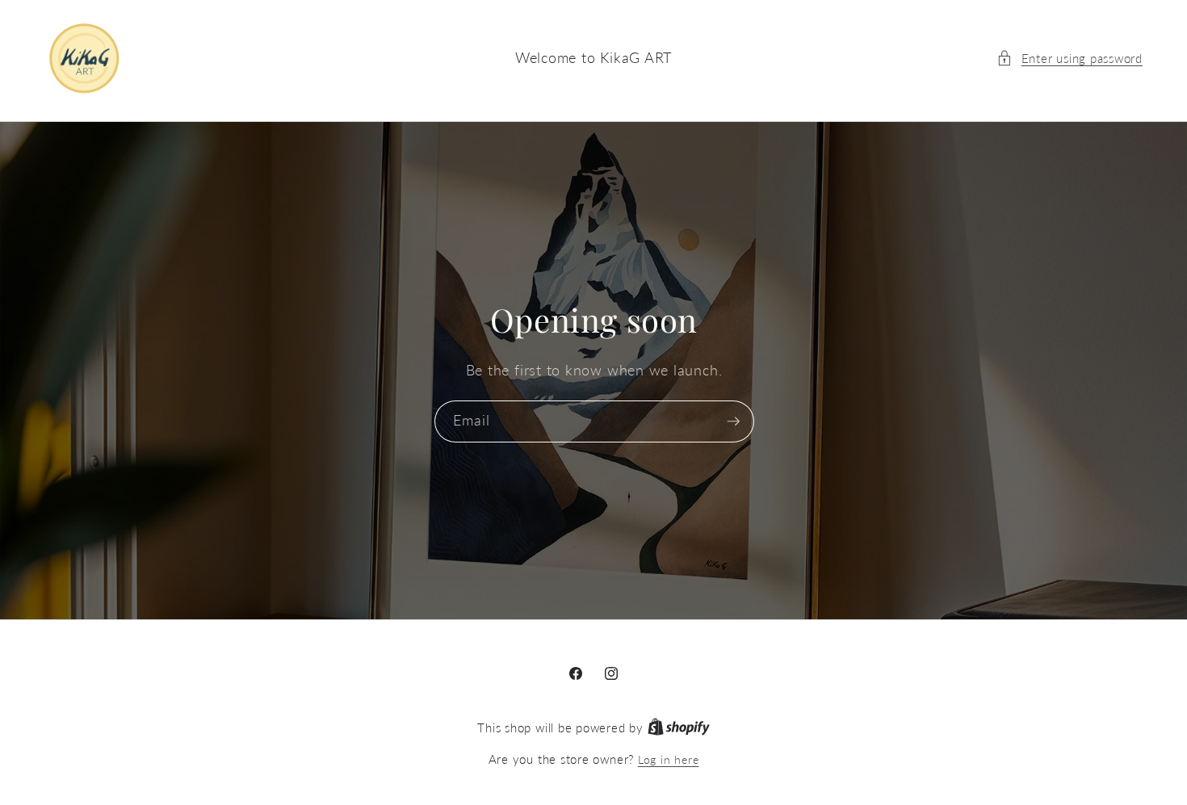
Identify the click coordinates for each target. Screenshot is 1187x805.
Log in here (668, 759)
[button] (1069, 58)
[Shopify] (679, 728)
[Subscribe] (733, 421)
